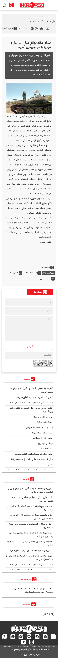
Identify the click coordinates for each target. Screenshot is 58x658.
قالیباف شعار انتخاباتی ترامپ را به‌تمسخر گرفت (31, 402)
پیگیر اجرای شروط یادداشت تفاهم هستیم (34, 454)
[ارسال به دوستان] (47, 28)
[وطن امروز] (32, 5)
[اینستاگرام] (31, 642)
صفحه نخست (47, 16)
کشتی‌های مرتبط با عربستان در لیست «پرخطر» (31, 550)
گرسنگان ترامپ (46, 449)
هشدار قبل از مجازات (43, 438)
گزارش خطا (14, 272)
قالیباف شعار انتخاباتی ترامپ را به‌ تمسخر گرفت (31, 459)
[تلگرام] (23, 642)
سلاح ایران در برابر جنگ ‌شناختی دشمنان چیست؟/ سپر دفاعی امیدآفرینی (33, 590)
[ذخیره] (42, 28)
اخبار (50, 464)
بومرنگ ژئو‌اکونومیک (43, 417)
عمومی (34, 16)
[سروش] (37, 637)
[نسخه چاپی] (36, 28)
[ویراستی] (21, 637)
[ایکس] (5, 637)
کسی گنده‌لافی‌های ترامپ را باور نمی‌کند (34, 397)
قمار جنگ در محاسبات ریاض (39, 427)
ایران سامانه (23, 654)
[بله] (29, 637)
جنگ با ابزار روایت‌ (44, 443)
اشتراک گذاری (7, 28)
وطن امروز (48, 613)
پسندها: (47, 267)
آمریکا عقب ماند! (45, 422)
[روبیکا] (45, 637)
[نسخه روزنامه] (11, 5)
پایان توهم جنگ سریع (42, 433)
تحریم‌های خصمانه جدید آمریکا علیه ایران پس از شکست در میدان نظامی (30, 490)
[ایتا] (13, 637)
